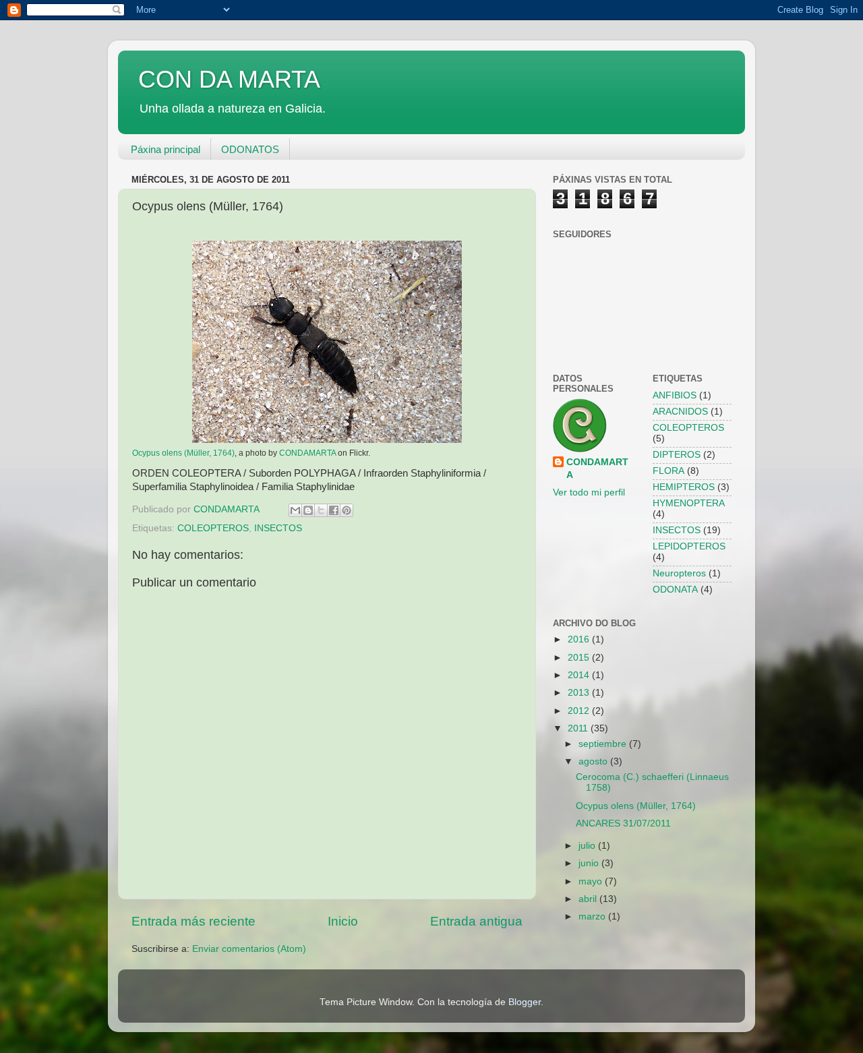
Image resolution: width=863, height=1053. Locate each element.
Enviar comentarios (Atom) (249, 949)
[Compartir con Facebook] (333, 510)
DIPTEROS (677, 455)
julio (588, 846)
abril (588, 899)
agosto (594, 761)
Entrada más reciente (193, 921)
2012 (580, 711)
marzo (593, 916)
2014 (580, 675)
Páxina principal (165, 149)
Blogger (524, 1002)
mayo (591, 881)
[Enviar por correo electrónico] (295, 510)
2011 (579, 728)
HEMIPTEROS (684, 487)
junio (589, 863)
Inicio (343, 921)
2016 (580, 639)
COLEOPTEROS (213, 528)
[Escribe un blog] (308, 510)
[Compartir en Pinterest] (346, 510)
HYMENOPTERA (689, 503)
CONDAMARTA (307, 453)
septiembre (603, 744)
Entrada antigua (476, 921)
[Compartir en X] (321, 510)
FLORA (668, 471)
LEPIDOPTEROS (689, 546)
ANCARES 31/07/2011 (623, 823)
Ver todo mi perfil (589, 492)
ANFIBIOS (674, 395)
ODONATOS (250, 149)
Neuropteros (679, 573)
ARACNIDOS (680, 412)
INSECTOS (278, 528)
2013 (580, 693)
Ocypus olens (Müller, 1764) (183, 453)
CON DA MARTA (229, 79)
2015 (580, 658)
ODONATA (675, 589)
